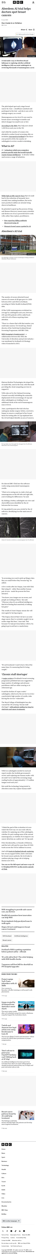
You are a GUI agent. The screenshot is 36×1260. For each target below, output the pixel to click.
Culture (4, 1173)
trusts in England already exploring (21, 851)
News (3, 1153)
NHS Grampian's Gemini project (13, 334)
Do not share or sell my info (9, 1243)
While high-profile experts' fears (13, 196)
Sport (3, 1157)
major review (8, 678)
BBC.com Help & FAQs (24, 1243)
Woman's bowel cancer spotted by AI (17, 226)
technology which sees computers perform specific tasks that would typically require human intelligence (17, 152)
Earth (3, 1185)
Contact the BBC (6, 1240)
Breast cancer (7, 940)
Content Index (5, 1246)
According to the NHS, (10, 126)
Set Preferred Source (16, 1246)
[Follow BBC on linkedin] (19, 1231)
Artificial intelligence (21, 936)
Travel (4, 1181)
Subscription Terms (15, 1235)
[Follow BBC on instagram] (11, 1231)
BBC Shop (5, 1210)
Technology (5, 1165)
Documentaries (6, 1202)
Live (3, 1198)
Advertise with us (16, 1240)
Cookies (12, 1237)
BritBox (4, 1214)
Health (4, 1169)
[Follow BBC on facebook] (7, 1231)
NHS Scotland (7, 936)
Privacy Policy (5, 1237)
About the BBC (26, 1235)
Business (4, 1161)
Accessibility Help (21, 1237)
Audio (3, 1189)
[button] (3, 2)
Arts (3, 1177)
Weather (4, 1206)
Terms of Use (5, 1235)
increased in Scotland (16, 136)
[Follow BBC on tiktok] (15, 1231)
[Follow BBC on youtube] (24, 1231)
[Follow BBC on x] (3, 1231)
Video (3, 1194)
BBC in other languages (10, 1221)
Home (3, 1149)
